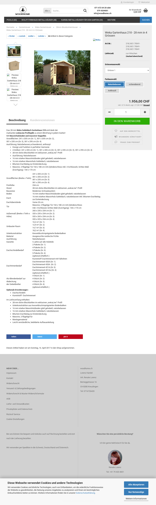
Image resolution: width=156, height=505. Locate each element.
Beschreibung (17, 120)
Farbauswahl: (111, 79)
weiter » (31, 36)
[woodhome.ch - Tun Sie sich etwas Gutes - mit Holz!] (22, 11)
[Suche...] (85, 11)
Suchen (146, 20)
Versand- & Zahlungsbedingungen (20, 388)
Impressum (11, 373)
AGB (8, 399)
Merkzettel (145, 2)
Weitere (111, 20)
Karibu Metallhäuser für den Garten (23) (82, 20)
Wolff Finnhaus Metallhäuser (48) (39, 20)
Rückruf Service (13, 414)
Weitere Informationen (136, 498)
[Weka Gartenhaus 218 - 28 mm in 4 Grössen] (62, 72)
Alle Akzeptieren (136, 484)
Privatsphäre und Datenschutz (19, 409)
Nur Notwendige (136, 492)
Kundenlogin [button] (128, 2)
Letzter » (42, 36)
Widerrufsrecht (12, 383)
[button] (15, 104)
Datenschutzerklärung (85, 493)
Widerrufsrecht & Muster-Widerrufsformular (25, 393)
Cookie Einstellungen (15, 419)
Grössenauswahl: (112, 64)
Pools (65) (12, 20)
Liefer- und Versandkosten (17, 404)
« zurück (21, 36)
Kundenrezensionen (42, 120)
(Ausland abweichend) (134, 56)
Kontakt (9, 378)
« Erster (11, 36)
